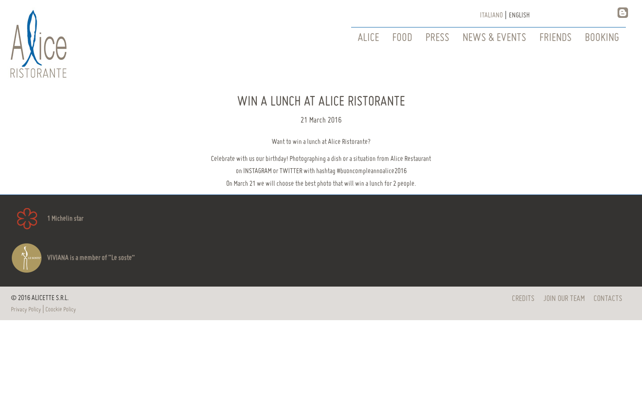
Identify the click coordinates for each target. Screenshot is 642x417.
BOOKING (602, 38)
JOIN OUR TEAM (564, 299)
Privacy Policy (26, 310)
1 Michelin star (65, 218)
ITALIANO (491, 15)
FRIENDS (555, 38)
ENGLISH (519, 15)
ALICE (368, 38)
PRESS (437, 38)
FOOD (402, 38)
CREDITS (523, 299)
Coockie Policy (60, 310)
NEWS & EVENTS (494, 38)
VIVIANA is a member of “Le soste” (91, 258)
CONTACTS (608, 299)
